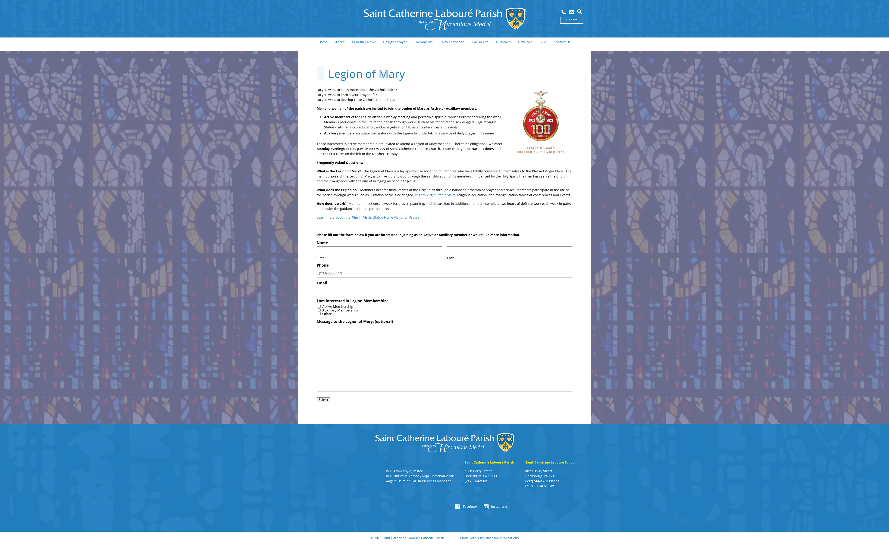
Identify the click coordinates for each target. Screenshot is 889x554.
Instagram (499, 506)
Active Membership (337, 306)
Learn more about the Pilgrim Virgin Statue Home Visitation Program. (371, 217)
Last (450, 257)
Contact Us (562, 42)
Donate (571, 20)
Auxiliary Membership (340, 310)
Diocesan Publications (502, 538)
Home (323, 42)
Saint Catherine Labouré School (550, 462)
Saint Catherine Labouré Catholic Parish (413, 538)
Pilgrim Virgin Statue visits (435, 195)
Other (327, 314)
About (339, 42)
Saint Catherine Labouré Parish (489, 462)
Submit (323, 399)
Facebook (469, 506)
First (320, 257)
